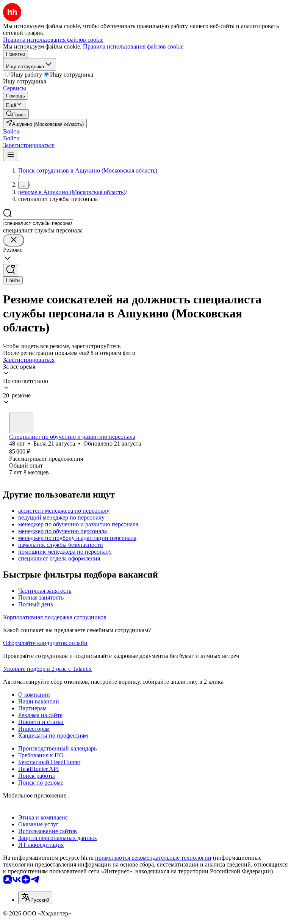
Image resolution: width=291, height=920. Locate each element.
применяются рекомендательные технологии (153, 857)
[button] (11, 131)
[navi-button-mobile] (10, 155)
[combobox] (38, 223)
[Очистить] (13, 240)
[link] (16, 114)
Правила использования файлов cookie (133, 46)
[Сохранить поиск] (10, 270)
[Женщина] (21, 423)
